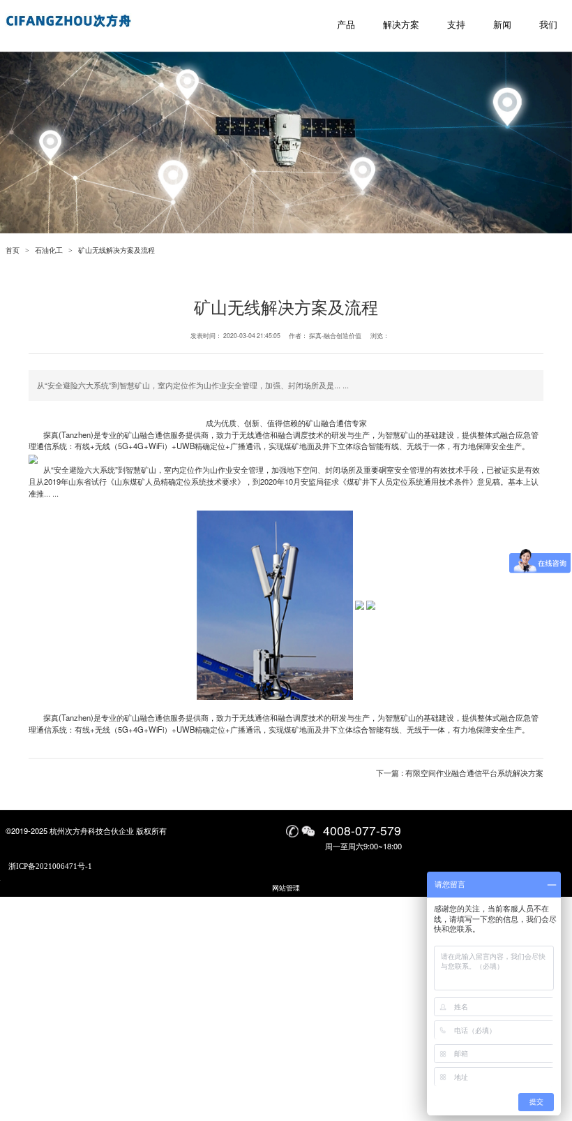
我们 (548, 25)
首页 (13, 250)
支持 (456, 25)
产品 (346, 25)
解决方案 (401, 25)
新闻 (502, 25)
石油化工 (49, 250)
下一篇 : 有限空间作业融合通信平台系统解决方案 (459, 772)
